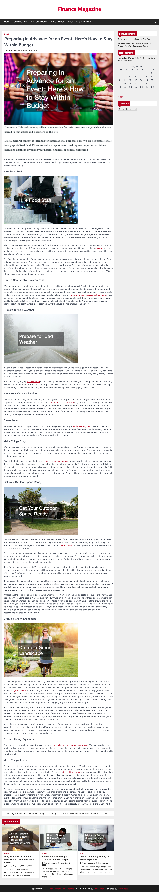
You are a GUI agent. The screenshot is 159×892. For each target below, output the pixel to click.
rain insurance (33, 381)
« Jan (120, 97)
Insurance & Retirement (80, 22)
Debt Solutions (39, 22)
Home (7, 22)
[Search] (155, 22)
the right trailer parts (72, 772)
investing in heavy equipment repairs (71, 745)
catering (99, 248)
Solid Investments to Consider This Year (134, 39)
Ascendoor (99, 888)
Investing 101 (57, 22)
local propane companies (56, 461)
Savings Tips (20, 22)
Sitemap (70, 888)
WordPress (123, 888)
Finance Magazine (79, 9)
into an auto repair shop (62, 402)
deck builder (66, 545)
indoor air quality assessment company (88, 295)
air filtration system (82, 426)
